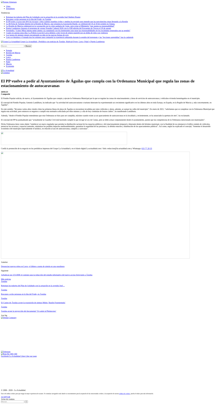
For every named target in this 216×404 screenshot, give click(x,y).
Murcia (9, 64)
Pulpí (8, 62)
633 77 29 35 (147, 148)
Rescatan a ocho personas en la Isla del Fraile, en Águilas (28, 19)
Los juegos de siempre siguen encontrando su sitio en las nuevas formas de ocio (37, 35)
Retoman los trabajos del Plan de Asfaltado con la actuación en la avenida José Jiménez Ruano (43, 17)
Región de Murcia (13, 53)
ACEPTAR (5, 397)
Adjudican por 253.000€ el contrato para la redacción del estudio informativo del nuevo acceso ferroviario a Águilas (46, 275)
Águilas (9, 55)
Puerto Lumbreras (13, 59)
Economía (10, 66)
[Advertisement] (19, 334)
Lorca (8, 57)
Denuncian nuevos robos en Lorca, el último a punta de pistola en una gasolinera (32, 266)
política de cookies (124, 393)
